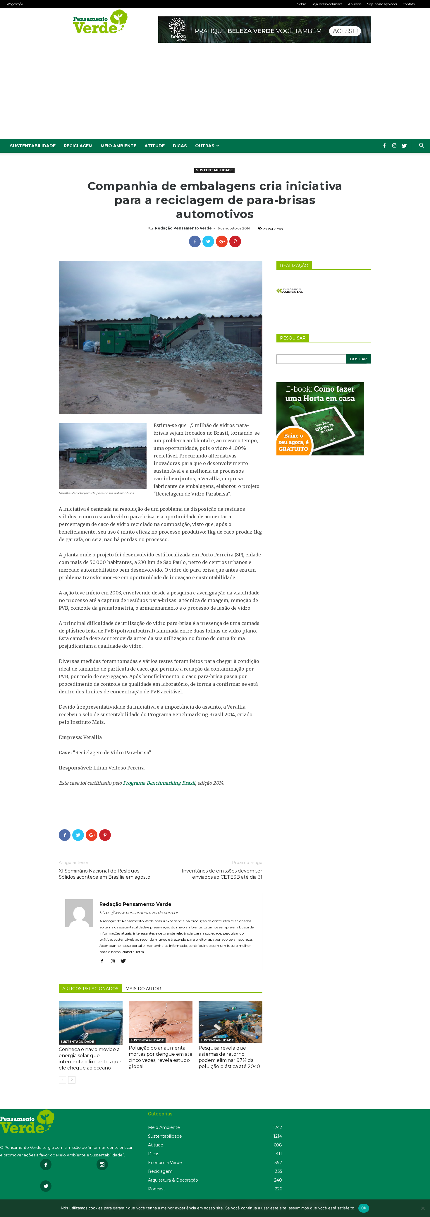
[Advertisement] (215, 95)
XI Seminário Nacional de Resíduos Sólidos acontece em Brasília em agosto (104, 874)
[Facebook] (384, 146)
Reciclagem (78, 145)
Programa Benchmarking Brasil (159, 783)
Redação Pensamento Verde (183, 228)
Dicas (180, 145)
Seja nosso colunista (327, 4)
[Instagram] (394, 146)
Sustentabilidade (33, 145)
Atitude (155, 145)
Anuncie (355, 4)
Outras (204, 145)
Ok (364, 1208)
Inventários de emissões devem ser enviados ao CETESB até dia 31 (222, 874)
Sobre (301, 4)
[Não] (423, 1208)
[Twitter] (404, 146)
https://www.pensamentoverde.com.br (138, 912)
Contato (409, 4)
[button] (421, 146)
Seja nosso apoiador (382, 4)
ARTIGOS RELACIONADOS (90, 988)
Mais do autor (143, 988)
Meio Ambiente (118, 145)
